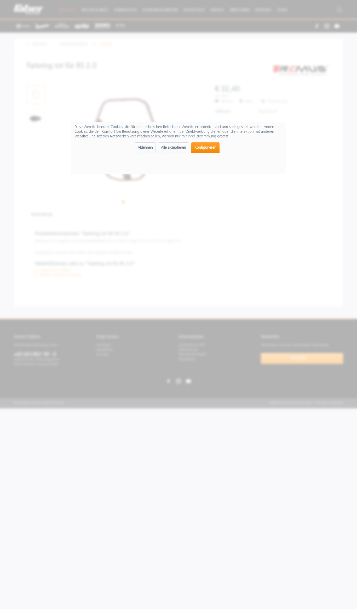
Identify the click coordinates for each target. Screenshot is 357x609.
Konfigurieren (205, 148)
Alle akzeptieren (173, 148)
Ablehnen (145, 148)
